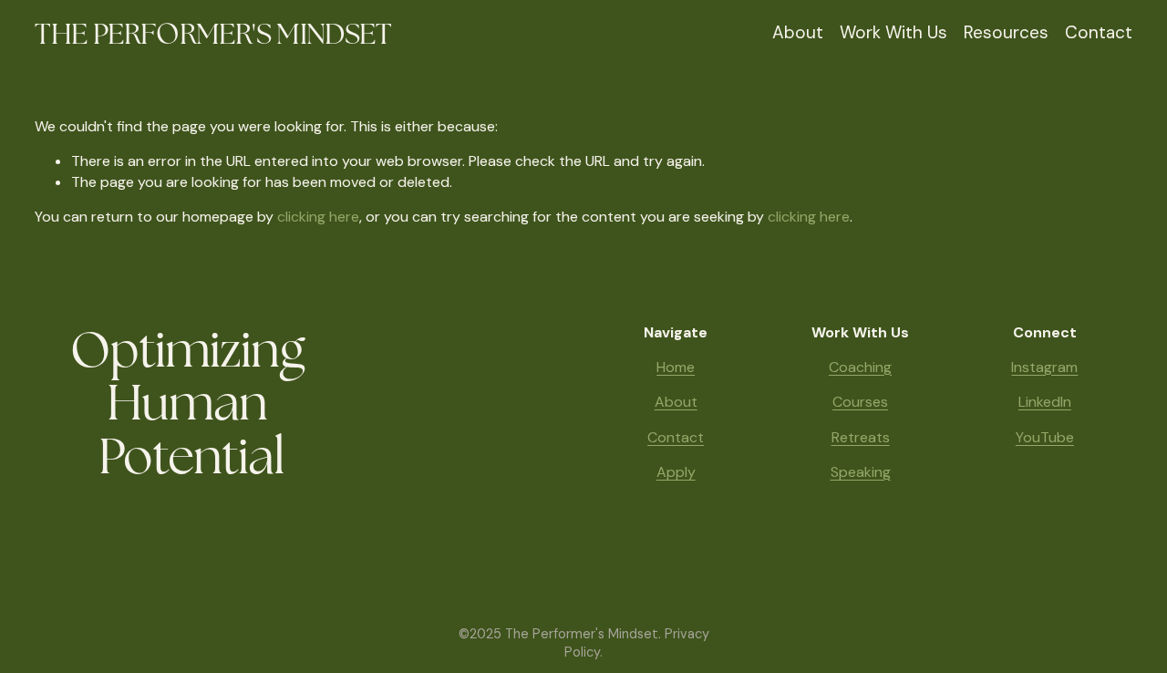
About (797, 32)
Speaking (861, 471)
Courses (860, 401)
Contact (1098, 32)
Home (675, 367)
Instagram (1044, 367)
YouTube (1045, 437)
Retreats (860, 437)
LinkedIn (1044, 401)
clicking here (318, 216)
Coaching (860, 367)
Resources (1006, 32)
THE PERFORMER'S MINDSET (213, 33)
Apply (676, 471)
